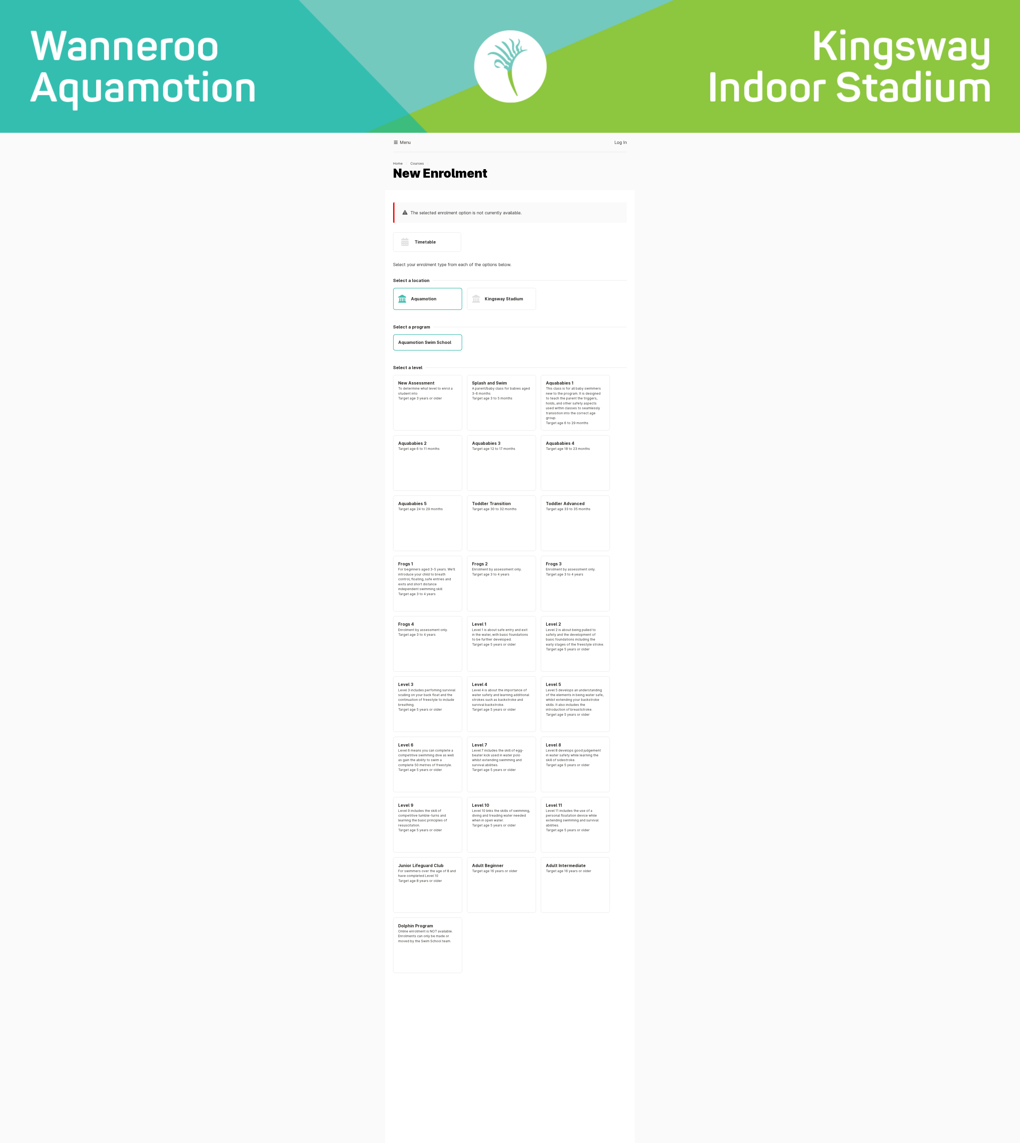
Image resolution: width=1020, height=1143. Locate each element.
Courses (417, 163)
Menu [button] (404, 142)
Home (398, 163)
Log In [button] (620, 142)
